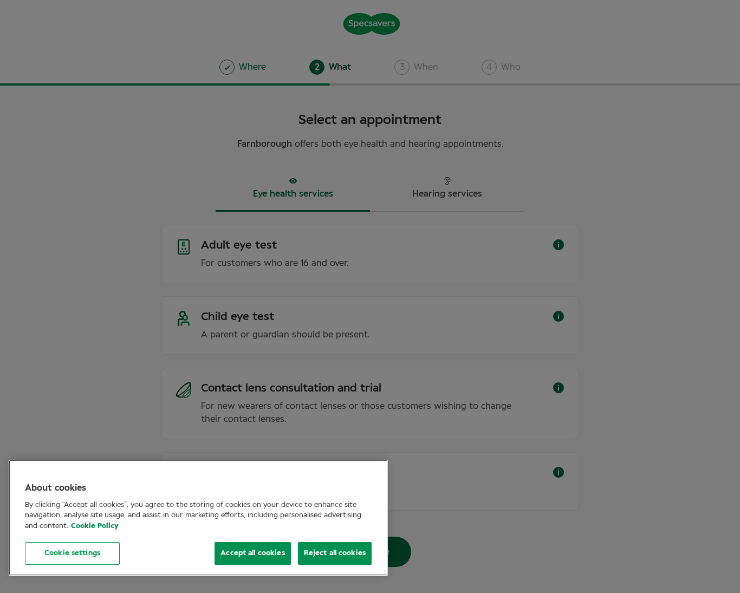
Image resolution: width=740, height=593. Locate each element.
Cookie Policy (95, 526)
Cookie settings (72, 553)
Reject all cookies (335, 553)
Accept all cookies (252, 553)
